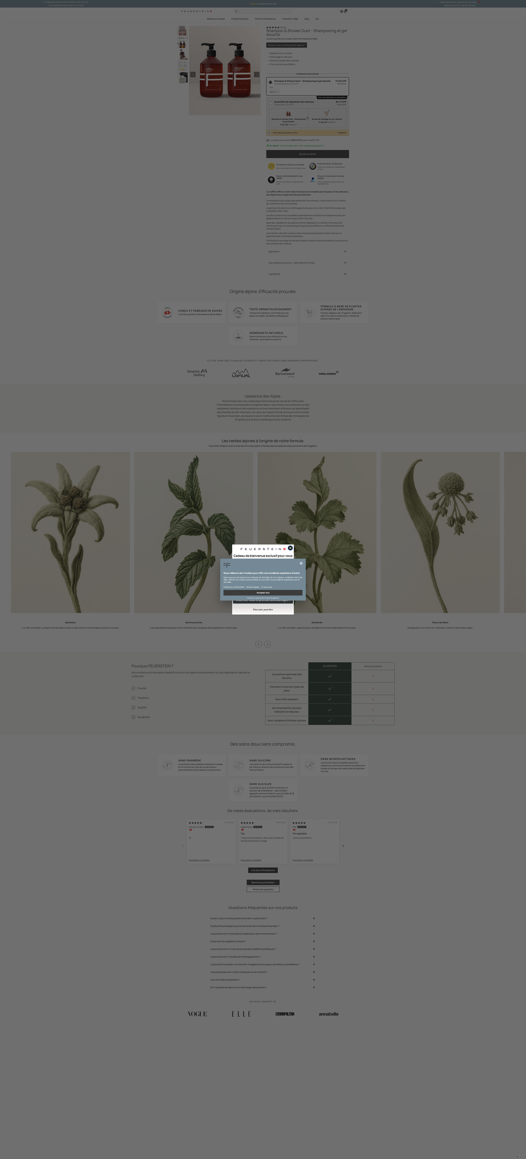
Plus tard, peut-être (263, 609)
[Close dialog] (290, 548)
